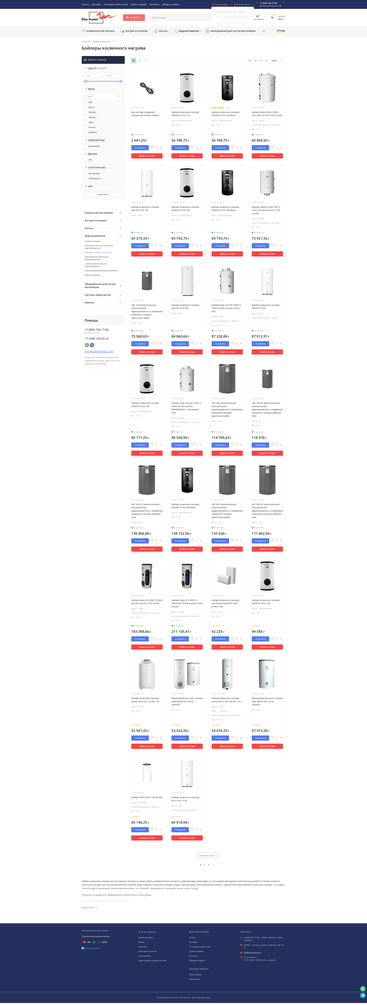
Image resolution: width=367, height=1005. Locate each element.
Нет (90, 159)
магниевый (94, 146)
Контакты (193, 956)
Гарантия (142, 946)
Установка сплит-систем (200, 946)
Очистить (103, 194)
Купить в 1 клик (146, 156)
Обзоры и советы (197, 960)
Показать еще (206, 855)
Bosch (91, 107)
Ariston (92, 127)
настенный (94, 173)
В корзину (140, 147)
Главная (86, 42)
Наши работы (144, 956)
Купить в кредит (196, 951)
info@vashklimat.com (99, 351)
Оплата (192, 937)
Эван (91, 122)
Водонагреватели (102, 42)
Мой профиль (195, 974)
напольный (94, 178)
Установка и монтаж (147, 951)
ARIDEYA (93, 132)
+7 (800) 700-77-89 (268, 3)
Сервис (141, 942)
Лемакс (92, 117)
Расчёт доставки (145, 937)
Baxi (91, 102)
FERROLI (92, 112)
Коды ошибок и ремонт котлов (152, 960)
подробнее (88, 907)
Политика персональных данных (96, 936)
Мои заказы (194, 979)
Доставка (193, 942)
